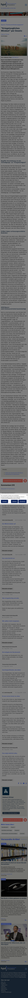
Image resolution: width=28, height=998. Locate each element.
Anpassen (4, 501)
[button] (26, 6)
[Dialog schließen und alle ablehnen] (27, 495)
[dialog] (14, 499)
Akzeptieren (22, 501)
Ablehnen (14, 501)
